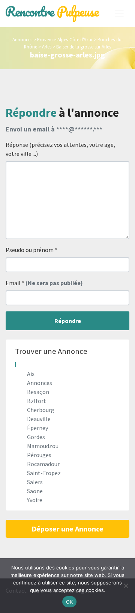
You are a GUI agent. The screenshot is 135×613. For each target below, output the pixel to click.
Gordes (36, 437)
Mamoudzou (42, 446)
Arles (46, 47)
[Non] (125, 585)
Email (44, 283)
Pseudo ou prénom (31, 250)
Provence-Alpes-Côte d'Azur (65, 39)
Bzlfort (36, 401)
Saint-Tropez (44, 473)
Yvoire (34, 500)
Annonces (22, 39)
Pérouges (39, 455)
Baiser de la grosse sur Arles (83, 47)
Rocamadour (43, 464)
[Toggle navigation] (119, 13)
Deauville (39, 419)
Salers (35, 482)
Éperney (37, 428)
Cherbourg (40, 410)
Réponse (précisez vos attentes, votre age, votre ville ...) (60, 149)
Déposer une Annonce (68, 528)
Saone (35, 491)
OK (69, 602)
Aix (30, 373)
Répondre (67, 321)
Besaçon (38, 392)
